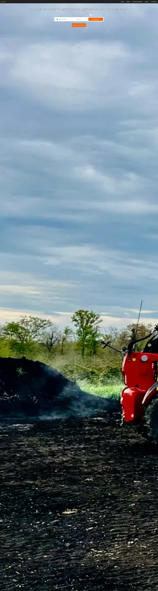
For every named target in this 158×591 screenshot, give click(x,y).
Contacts (128, 1)
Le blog (122, 1)
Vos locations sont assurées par (77, 14)
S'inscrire (147, 1)
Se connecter (154, 1)
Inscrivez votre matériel (137, 1)
